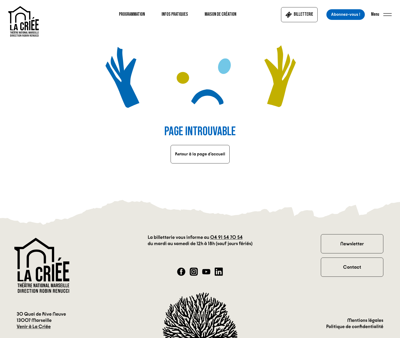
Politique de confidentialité (354, 326)
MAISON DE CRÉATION (220, 14)
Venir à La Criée (34, 326)
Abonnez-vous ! (345, 14)
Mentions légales (365, 320)
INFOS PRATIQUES (175, 14)
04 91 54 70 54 (226, 237)
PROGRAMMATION (132, 14)
